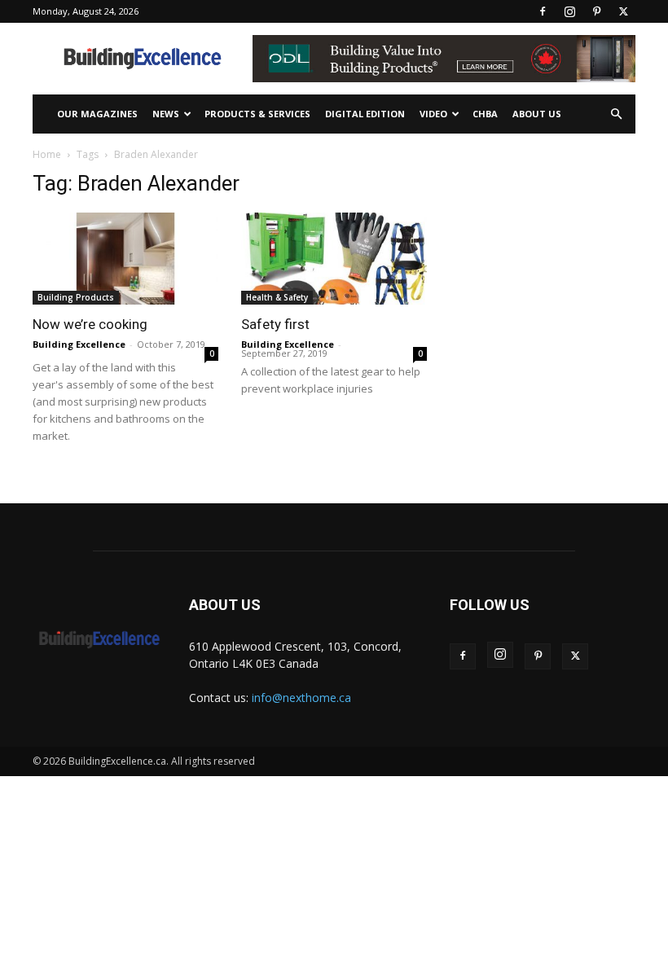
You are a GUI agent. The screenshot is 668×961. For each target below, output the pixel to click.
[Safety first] (334, 259)
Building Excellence (79, 344)
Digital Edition (365, 114)
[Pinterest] (596, 11)
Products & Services (257, 114)
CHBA (485, 114)
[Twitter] (623, 11)
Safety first (275, 324)
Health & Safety (277, 297)
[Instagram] (569, 11)
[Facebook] (542, 11)
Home (47, 154)
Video (433, 114)
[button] (615, 114)
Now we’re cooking (90, 324)
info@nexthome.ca (301, 697)
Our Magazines (97, 114)
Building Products (75, 297)
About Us (536, 114)
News (165, 114)
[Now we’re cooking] (125, 259)
